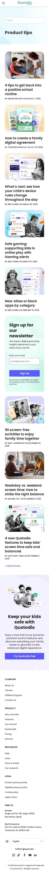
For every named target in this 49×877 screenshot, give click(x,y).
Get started (11, 724)
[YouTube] (30, 855)
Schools (9, 739)
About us (9, 685)
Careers (9, 690)
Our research (11, 768)
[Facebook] (24, 855)
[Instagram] (13, 855)
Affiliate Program (13, 695)
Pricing (8, 734)
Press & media (12, 763)
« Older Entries (12, 565)
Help (7, 753)
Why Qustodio (12, 714)
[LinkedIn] (35, 855)
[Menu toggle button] (3, 3)
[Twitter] (19, 855)
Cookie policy (11, 792)
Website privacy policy (16, 787)
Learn (7, 758)
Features (9, 719)
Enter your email (17, 355)
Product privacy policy (16, 782)
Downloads (10, 729)
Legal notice (11, 797)
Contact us (10, 700)
